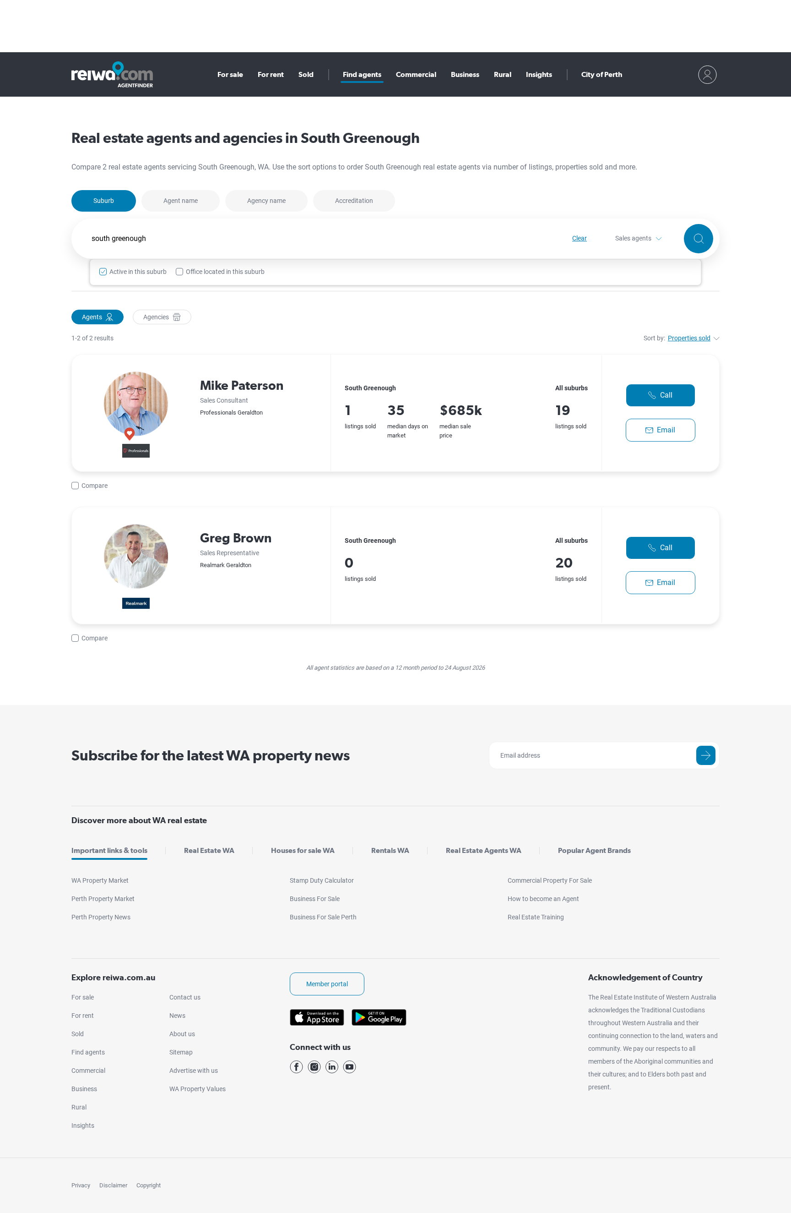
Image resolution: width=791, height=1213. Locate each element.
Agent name (180, 200)
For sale (230, 74)
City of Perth (601, 74)
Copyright (148, 1185)
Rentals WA (390, 850)
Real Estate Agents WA (483, 850)
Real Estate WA (209, 850)
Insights (539, 74)
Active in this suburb (138, 271)
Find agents (362, 74)
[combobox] (321, 239)
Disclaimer (113, 1185)
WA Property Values (197, 1089)
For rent (271, 74)
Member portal (327, 984)
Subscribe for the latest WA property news (210, 755)
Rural (502, 74)
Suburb (103, 200)
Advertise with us (193, 1070)
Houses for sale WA (303, 850)
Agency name (266, 200)
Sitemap (181, 1052)
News (177, 1015)
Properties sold (689, 338)
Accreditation (354, 200)
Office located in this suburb (225, 271)
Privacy (80, 1185)
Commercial (416, 74)
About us (182, 1034)
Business (465, 74)
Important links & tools (109, 850)
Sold (306, 74)
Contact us (184, 997)
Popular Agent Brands (594, 850)
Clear (579, 238)
